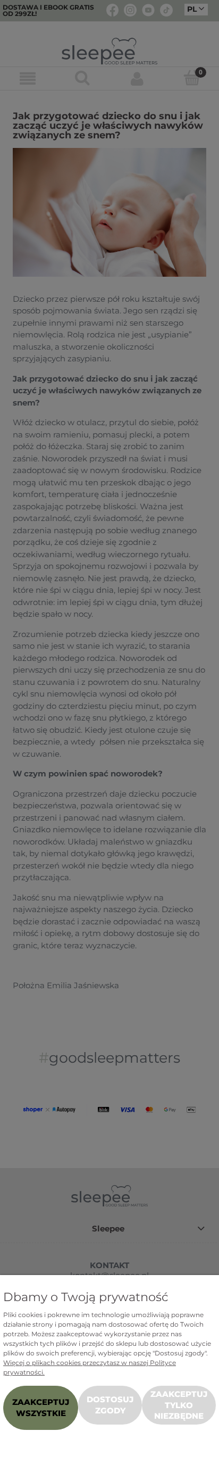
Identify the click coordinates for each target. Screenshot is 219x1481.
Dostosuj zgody (110, 1404)
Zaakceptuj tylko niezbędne (178, 1405)
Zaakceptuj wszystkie (40, 1407)
